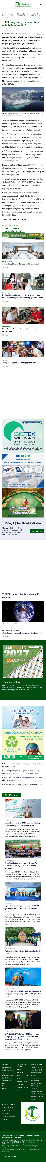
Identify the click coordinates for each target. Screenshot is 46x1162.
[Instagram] (6, 1156)
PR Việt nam (6, 1113)
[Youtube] (15, 1156)
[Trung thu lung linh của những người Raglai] (23, 349)
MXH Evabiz (6, 1110)
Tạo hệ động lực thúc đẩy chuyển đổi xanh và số (20, 264)
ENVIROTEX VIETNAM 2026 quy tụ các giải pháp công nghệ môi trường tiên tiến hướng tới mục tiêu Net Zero (22, 1036)
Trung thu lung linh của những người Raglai (19, 363)
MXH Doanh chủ (7, 1107)
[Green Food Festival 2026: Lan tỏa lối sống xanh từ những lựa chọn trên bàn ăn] (23, 808)
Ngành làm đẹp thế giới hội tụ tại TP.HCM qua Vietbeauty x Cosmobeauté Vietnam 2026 (22, 908)
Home (4, 14)
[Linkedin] (9, 1156)
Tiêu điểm (8, 903)
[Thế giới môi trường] (23, 4)
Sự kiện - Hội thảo (10, 820)
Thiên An (13, 34)
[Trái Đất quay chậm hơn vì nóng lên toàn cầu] (23, 611)
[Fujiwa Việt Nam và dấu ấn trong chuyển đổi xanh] (23, 936)
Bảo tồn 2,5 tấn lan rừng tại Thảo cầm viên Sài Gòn (22, 785)
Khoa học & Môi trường (10, 630)
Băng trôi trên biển (12, 228)
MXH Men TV (6, 1119)
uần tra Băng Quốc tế (13, 231)
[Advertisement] (23, 392)
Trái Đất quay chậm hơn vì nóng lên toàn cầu (22, 633)
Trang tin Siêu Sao (8, 1116)
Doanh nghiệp (6, 293)
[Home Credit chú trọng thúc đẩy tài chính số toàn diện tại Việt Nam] (23, 315)
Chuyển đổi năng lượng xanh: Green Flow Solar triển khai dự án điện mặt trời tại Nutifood (22, 865)
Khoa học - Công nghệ (16, 14)
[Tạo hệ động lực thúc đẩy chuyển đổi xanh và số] (23, 250)
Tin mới (4, 360)
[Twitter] (12, 1156)
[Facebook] (3, 1156)
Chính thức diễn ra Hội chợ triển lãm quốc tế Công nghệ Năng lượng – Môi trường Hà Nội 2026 (23, 994)
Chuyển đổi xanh (7, 262)
